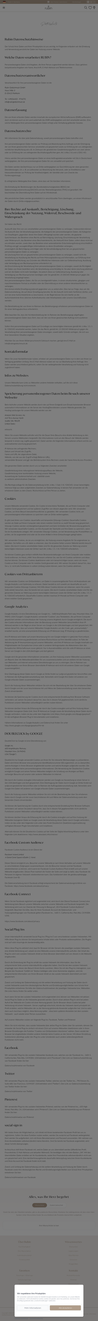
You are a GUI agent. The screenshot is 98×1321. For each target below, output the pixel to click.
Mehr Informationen (32, 1308)
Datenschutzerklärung (21, 1318)
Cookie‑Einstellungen (36, 1318)
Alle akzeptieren (65, 1308)
